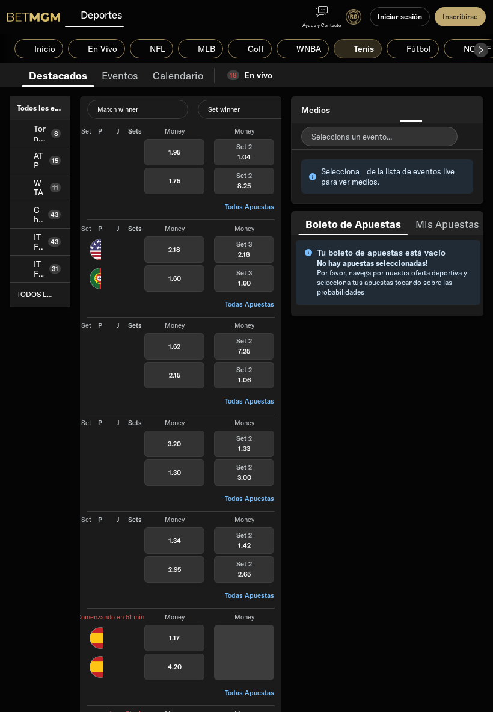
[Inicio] (33, 17)
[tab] (58, 75)
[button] (481, 50)
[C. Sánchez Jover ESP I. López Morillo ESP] (96, 652)
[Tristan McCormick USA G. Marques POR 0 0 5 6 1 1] (95, 263)
